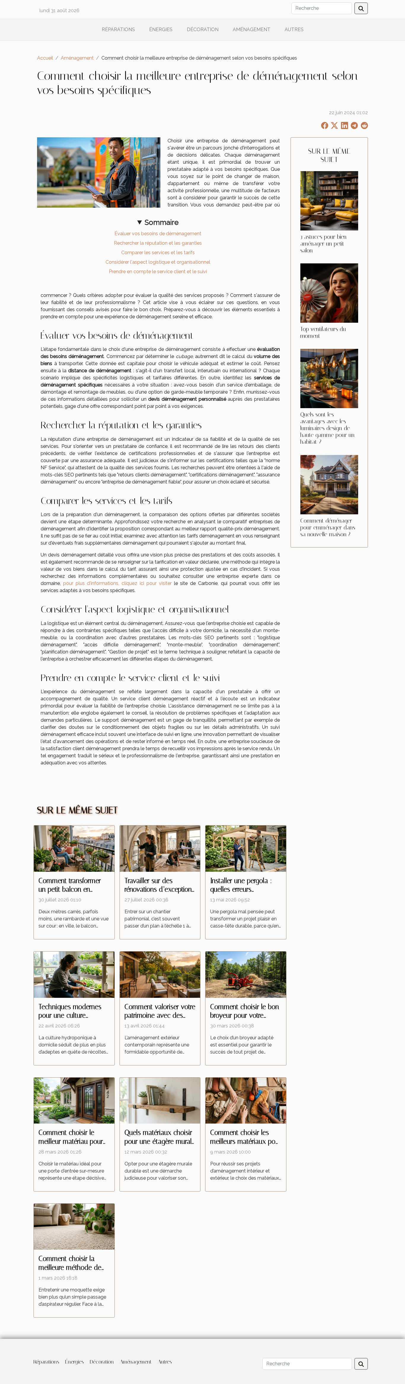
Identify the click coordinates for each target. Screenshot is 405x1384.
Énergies (161, 29)
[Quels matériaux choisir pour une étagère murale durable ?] (160, 1100)
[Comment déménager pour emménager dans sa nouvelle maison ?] (329, 484)
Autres (294, 29)
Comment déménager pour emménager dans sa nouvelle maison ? (327, 527)
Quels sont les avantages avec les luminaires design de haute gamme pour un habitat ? (327, 428)
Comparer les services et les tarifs (158, 252)
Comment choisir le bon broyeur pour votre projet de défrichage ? (244, 1016)
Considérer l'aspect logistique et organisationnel (158, 262)
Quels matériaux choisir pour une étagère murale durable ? (160, 1141)
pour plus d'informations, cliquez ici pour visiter (117, 583)
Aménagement (251, 29)
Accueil (45, 58)
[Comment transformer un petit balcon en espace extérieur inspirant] (74, 848)
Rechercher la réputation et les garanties (158, 243)
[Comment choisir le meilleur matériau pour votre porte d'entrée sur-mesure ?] (74, 1100)
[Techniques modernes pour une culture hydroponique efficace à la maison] (74, 974)
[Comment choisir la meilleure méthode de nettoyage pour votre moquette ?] (74, 1226)
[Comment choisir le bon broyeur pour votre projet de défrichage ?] (245, 974)
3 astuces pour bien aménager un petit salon (323, 243)
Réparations (118, 29)
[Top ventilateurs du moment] (329, 292)
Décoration (203, 29)
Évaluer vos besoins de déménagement (157, 233)
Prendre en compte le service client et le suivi (158, 271)
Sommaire (161, 222)
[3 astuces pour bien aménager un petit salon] (329, 200)
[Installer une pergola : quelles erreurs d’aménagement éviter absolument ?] (245, 848)
